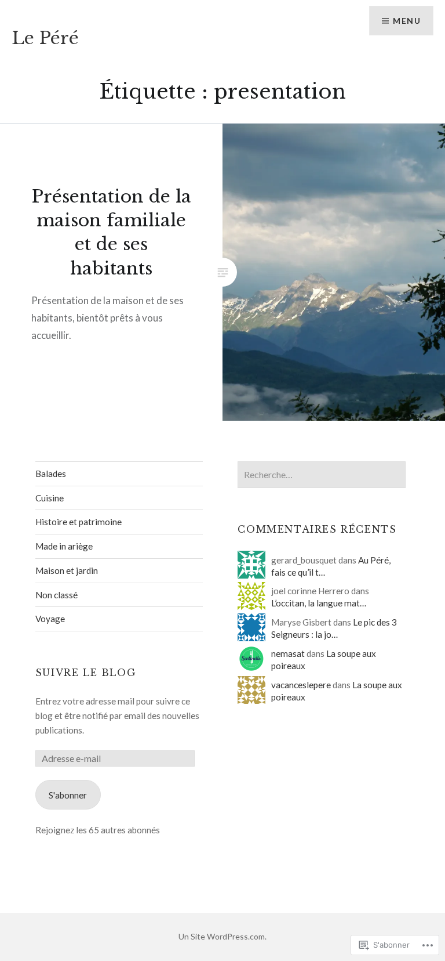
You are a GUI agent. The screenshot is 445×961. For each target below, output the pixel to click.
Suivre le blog (85, 672)
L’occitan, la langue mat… (318, 603)
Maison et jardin (66, 570)
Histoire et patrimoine (78, 521)
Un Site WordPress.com (221, 936)
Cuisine (49, 498)
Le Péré (45, 38)
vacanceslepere (301, 685)
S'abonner (68, 795)
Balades (50, 473)
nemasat (288, 653)
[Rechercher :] (322, 474)
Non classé (56, 595)
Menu (407, 21)
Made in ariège (64, 546)
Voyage (50, 618)
